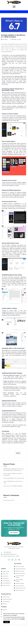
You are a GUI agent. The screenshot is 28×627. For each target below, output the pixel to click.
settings (22, 619)
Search (18, 453)
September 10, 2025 (16, 39)
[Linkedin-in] (12, 559)
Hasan (5, 39)
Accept (6, 622)
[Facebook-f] (9, 559)
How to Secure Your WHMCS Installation (13, 486)
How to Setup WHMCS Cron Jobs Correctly (13, 478)
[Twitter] (19, 559)
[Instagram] (15, 559)
